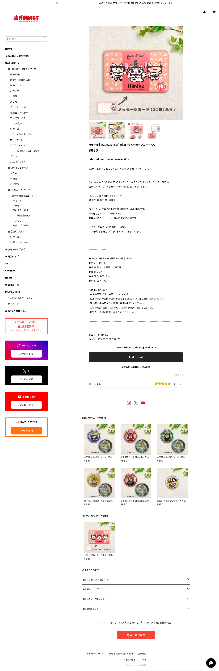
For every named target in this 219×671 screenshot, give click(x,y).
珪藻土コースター (19, 112)
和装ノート (15, 85)
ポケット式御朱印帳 (20, 80)
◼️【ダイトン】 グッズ (92, 589)
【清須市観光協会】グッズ (23, 195)
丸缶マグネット (20, 225)
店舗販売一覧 (12, 284)
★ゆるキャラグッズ (15, 249)
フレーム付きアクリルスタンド (25, 150)
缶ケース (14, 129)
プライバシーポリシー (94, 653)
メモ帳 (13, 101)
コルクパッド (16, 123)
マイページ (13, 304)
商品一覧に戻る (136, 635)
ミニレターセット (18, 107)
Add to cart (136, 357)
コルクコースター (19, 118)
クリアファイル (17, 145)
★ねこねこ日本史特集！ (17, 55)
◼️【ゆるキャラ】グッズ (93, 599)
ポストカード (16, 139)
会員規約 (142, 653)
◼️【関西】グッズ (90, 609)
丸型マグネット (17, 161)
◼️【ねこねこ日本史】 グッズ (96, 579)
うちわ (13, 156)
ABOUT (9, 263)
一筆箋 (13, 96)
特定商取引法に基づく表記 (121, 653)
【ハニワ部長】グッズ (20, 215)
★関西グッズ (12, 256)
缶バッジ (17, 221)
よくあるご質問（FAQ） (16, 311)
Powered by (132, 665)
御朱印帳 (15, 74)
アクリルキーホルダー (21, 134)
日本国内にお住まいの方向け (136, 366)
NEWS (9, 277)
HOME (9, 48)
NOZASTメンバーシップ (20, 297)
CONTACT (11, 270)
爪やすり (14, 90)
